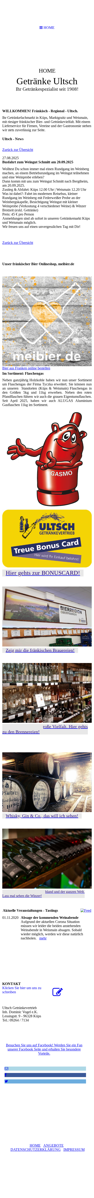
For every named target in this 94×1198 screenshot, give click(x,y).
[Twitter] (6, 1081)
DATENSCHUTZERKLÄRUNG (35, 1150)
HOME (35, 1145)
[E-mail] (6, 1068)
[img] (47, 70)
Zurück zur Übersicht (17, 150)
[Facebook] (6, 1075)
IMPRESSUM (74, 1150)
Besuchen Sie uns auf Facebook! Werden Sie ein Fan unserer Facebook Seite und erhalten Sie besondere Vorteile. (44, 1049)
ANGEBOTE (53, 1145)
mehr (43, 938)
